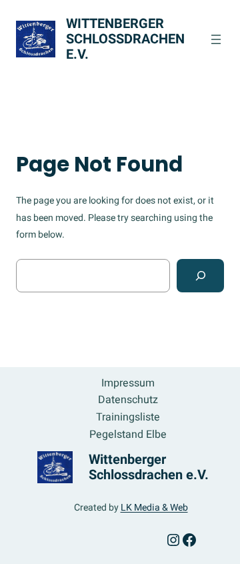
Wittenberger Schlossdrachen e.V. (125, 39)
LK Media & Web (154, 508)
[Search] (200, 275)
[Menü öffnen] (216, 39)
